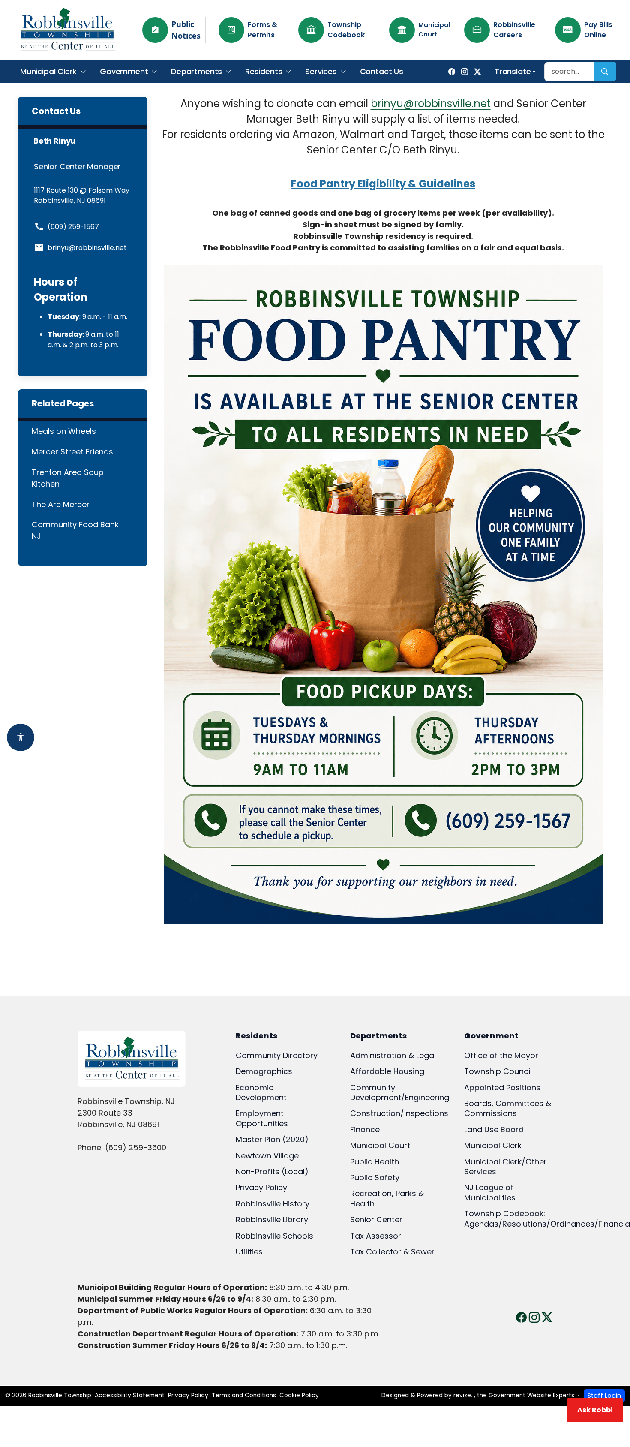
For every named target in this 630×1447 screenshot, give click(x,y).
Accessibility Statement (130, 1395)
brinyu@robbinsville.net (431, 103)
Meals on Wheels (64, 431)
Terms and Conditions (244, 1395)
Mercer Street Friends (72, 451)
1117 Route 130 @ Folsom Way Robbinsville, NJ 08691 (81, 195)
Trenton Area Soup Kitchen (68, 478)
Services (321, 71)
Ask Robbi (595, 1410)
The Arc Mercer (61, 504)
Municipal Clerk (48, 71)
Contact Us (381, 71)
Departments (196, 71)
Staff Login (604, 1395)
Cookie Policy (299, 1395)
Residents (263, 71)
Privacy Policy (188, 1395)
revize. (462, 1395)
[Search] (605, 71)
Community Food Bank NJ (75, 530)
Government (124, 71)
